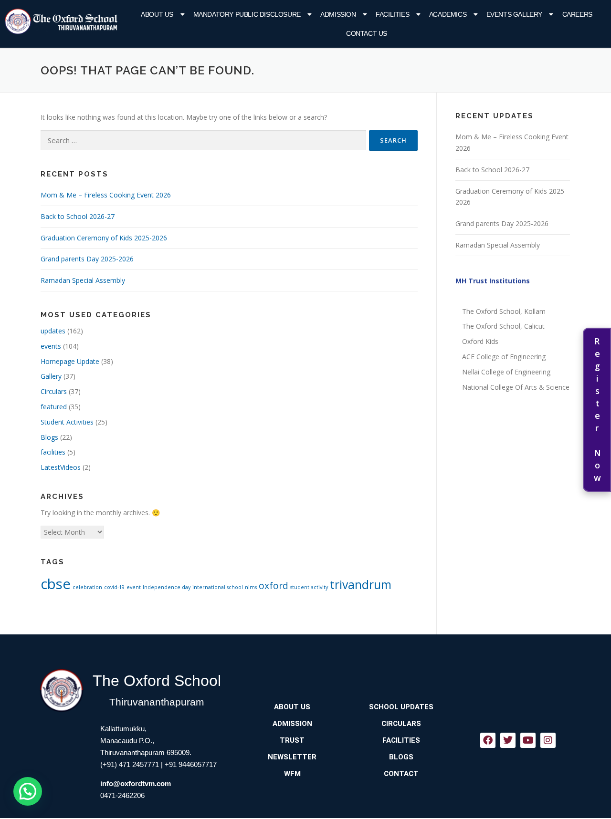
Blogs (49, 437)
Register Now (597, 409)
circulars (401, 723)
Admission (338, 14)
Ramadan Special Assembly (83, 280)
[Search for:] (203, 140)
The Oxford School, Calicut (503, 326)
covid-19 (114, 587)
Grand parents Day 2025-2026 (87, 258)
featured (54, 406)
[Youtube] (528, 740)
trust (292, 740)
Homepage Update (70, 361)
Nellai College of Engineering (506, 371)
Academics (447, 14)
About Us (157, 14)
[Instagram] (548, 740)
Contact (401, 773)
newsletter (292, 757)
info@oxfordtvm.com (135, 783)
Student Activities (67, 421)
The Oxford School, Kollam (504, 311)
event (133, 587)
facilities (53, 451)
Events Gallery (514, 14)
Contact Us (366, 33)
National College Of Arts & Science (515, 387)
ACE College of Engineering (504, 356)
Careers (577, 14)
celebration (87, 587)
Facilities (392, 14)
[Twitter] (508, 740)
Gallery (51, 376)
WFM (292, 773)
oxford (273, 586)
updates (53, 330)
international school (217, 587)
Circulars (54, 391)
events (51, 346)
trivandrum (360, 584)
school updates (401, 707)
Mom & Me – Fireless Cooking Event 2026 (106, 194)
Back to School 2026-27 (78, 216)
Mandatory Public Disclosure (247, 14)
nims (251, 587)
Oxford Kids (480, 341)
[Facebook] (487, 740)
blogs (401, 757)
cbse (56, 583)
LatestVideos (61, 467)
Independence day (166, 587)
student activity (309, 587)
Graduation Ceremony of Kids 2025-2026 (104, 237)
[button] (163, 14)
